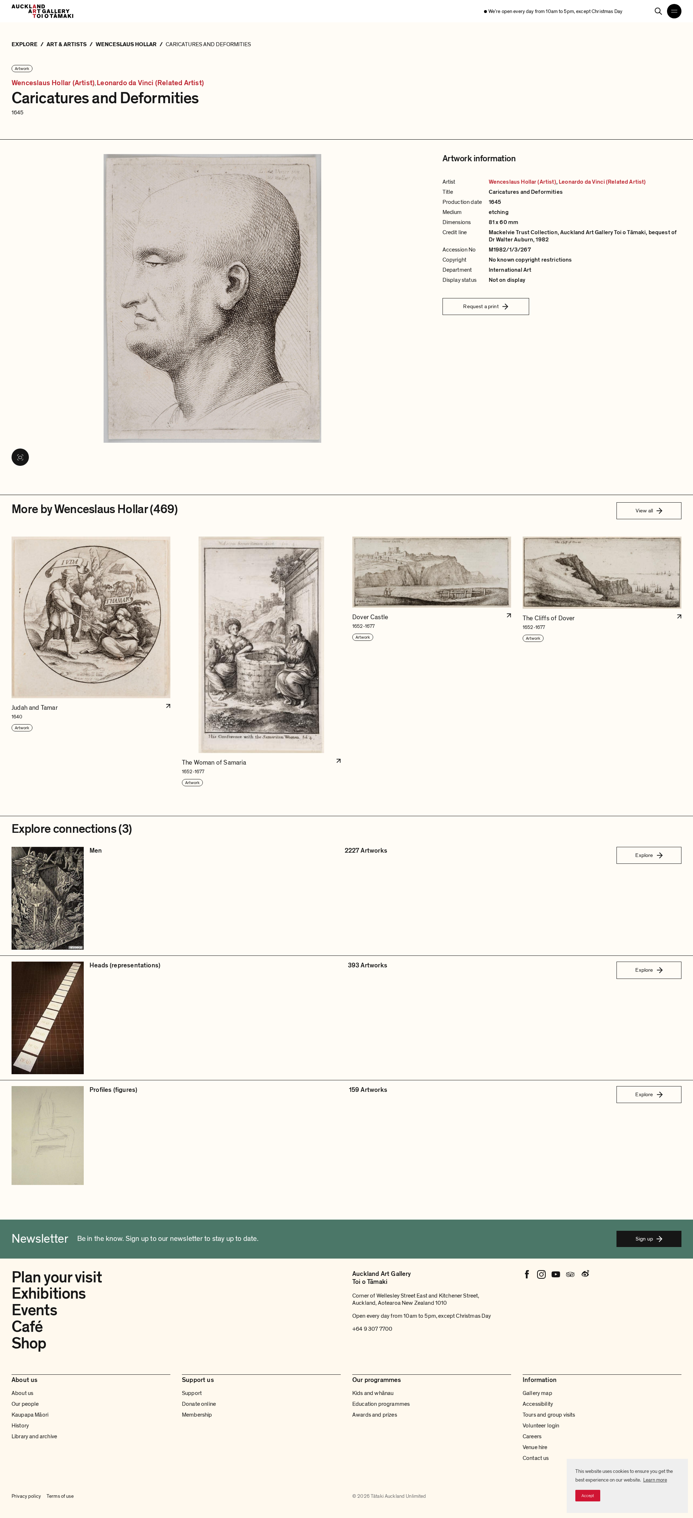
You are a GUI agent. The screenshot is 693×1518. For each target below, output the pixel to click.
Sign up (644, 1238)
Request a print (480, 306)
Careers (532, 1436)
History (20, 1426)
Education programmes (381, 1404)
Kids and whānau (372, 1393)
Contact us (536, 1458)
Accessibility (538, 1404)
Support (192, 1393)
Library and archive (34, 1436)
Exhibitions (49, 1293)
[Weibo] (584, 1274)
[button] (91, 662)
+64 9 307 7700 (372, 1329)
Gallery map (537, 1393)
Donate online (199, 1404)
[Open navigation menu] (674, 11)
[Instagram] (541, 1274)
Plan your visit (57, 1277)
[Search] (658, 11)
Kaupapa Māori (30, 1415)
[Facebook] (527, 1274)
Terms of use (60, 1496)
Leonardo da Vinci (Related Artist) (150, 83)
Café (27, 1326)
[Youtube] (556, 1274)
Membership (197, 1415)
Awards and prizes (374, 1415)
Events (34, 1310)
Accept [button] (587, 1496)
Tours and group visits (549, 1415)
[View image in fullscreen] (20, 457)
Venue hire (535, 1447)
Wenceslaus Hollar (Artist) (53, 83)
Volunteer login (541, 1426)
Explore (644, 855)
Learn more (655, 1480)
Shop (29, 1343)
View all (644, 510)
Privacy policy (26, 1496)
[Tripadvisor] (570, 1274)
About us (22, 1393)
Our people (25, 1404)
